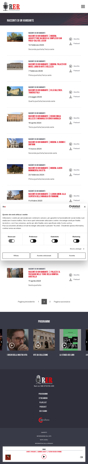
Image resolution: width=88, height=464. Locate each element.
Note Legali (44, 440)
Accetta (72, 255)
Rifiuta (16, 255)
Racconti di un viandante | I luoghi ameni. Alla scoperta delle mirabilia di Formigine (47, 195)
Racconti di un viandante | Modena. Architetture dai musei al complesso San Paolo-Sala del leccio (45, 38)
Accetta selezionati (44, 255)
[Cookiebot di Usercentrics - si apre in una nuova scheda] (70, 206)
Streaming (43, 398)
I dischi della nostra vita (17, 355)
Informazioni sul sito (44, 436)
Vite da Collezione (40, 355)
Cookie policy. (66, 223)
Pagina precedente (26, 302)
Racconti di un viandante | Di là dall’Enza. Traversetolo (45, 91)
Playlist (43, 402)
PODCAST (43, 407)
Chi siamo (43, 411)
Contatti (44, 432)
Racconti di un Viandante (36, 33)
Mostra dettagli (75, 249)
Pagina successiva (62, 302)
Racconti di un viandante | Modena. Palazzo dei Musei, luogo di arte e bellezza (47, 65)
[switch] (33, 241)
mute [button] (81, 457)
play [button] (44, 456)
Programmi (43, 394)
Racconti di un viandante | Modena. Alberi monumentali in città (45, 169)
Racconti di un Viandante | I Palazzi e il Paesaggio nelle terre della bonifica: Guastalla (44, 274)
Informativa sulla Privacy (44, 443)
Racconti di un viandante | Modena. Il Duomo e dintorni (46, 143)
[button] (1, 342)
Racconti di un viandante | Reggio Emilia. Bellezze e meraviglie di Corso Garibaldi (44, 117)
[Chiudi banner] (85, 207)
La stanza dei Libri (67, 355)
